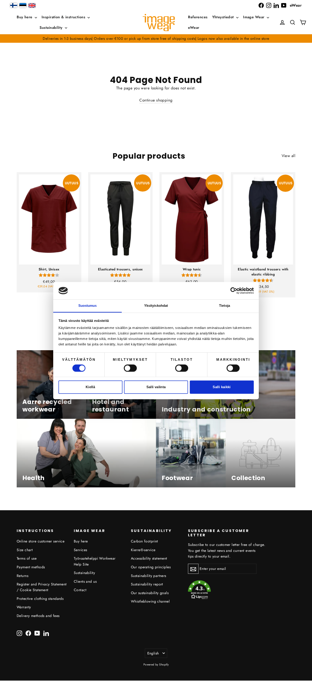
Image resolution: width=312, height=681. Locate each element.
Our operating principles (151, 567)
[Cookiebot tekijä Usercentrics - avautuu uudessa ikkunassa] (234, 290)
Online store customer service (40, 541)
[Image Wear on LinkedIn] (276, 5)
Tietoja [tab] (224, 306)
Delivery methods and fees (38, 615)
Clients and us (85, 581)
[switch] (130, 368)
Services (80, 550)
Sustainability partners (148, 575)
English (153, 653)
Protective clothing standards (40, 598)
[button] (292, 22)
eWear (296, 5)
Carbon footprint (144, 541)
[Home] (159, 22)
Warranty (24, 607)
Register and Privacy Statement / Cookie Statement (42, 587)
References (197, 17)
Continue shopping (155, 100)
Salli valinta (156, 387)
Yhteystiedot (223, 17)
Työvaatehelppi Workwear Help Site (95, 561)
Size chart (25, 550)
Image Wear (254, 17)
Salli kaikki (222, 387)
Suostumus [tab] (87, 306)
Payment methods (31, 567)
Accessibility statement (149, 558)
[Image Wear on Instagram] (268, 5)
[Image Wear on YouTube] (284, 5)
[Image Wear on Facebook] (261, 5)
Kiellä (90, 387)
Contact (80, 590)
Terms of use (27, 558)
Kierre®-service (143, 550)
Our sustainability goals (150, 593)
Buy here (25, 17)
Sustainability (52, 27)
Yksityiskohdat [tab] (156, 306)
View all (288, 155)
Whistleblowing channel (150, 601)
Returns (22, 575)
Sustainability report (147, 584)
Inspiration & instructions (64, 17)
